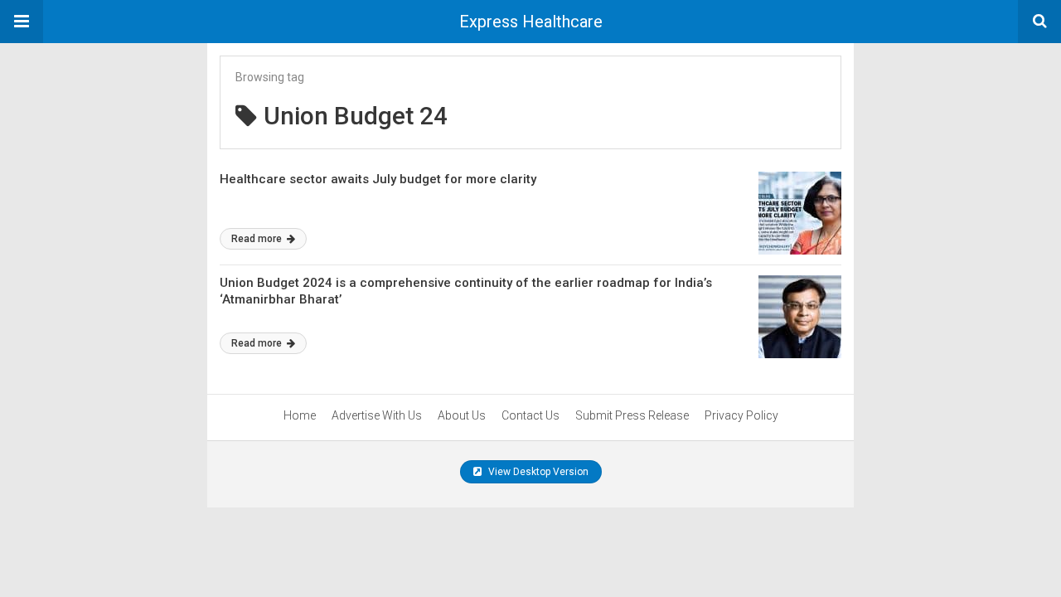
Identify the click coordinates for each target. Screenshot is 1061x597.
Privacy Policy (741, 415)
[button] (21, 21)
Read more (257, 239)
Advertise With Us (377, 415)
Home (299, 415)
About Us (462, 415)
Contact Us (530, 415)
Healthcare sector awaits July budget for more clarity (378, 179)
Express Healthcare (531, 22)
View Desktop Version (537, 472)
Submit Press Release (632, 415)
